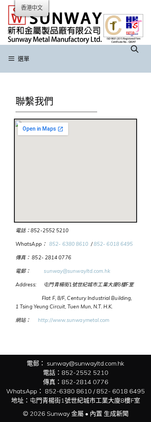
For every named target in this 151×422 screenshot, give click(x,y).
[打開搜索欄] (134, 49)
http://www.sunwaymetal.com (73, 320)
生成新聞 (116, 413)
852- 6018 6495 (113, 244)
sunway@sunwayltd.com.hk (77, 271)
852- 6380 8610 (69, 244)
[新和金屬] (75, 22)
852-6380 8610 (68, 391)
